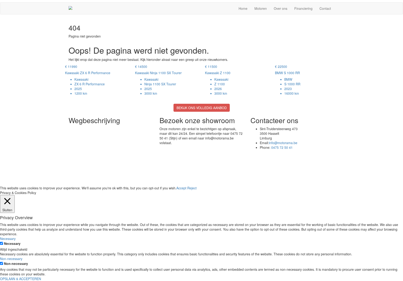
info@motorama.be (283, 142)
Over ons (280, 8)
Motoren (260, 8)
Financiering (303, 8)
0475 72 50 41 (282, 147)
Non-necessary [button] (11, 258)
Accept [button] (181, 188)
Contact (325, 8)
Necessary (12, 243)
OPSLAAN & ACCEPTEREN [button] (20, 278)
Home (243, 8)
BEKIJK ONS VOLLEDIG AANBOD (202, 107)
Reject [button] (192, 188)
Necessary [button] (8, 238)
